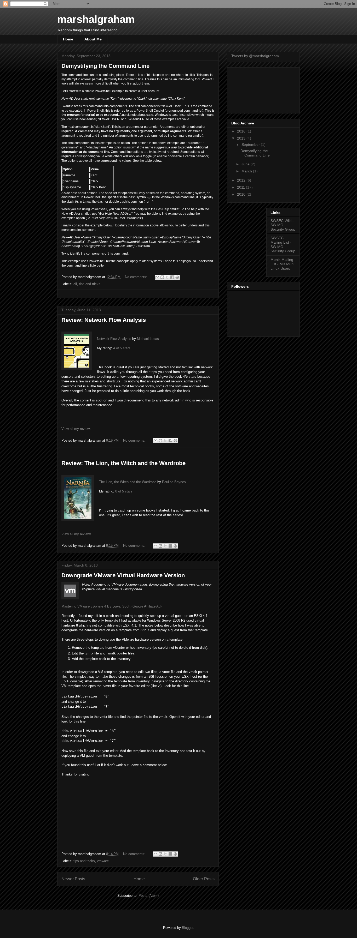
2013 (241, 138)
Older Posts (204, 879)
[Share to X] (167, 277)
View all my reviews (76, 429)
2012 (241, 180)
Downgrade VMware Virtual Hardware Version (123, 575)
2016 (241, 131)
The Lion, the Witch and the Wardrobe (127, 482)
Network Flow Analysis (114, 339)
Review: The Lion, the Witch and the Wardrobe (123, 463)
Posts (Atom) (149, 896)
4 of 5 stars (121, 348)
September (251, 144)
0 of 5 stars (124, 491)
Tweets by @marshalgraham (255, 56)
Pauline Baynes (174, 482)
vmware (103, 861)
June (246, 164)
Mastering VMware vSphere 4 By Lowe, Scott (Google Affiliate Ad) (111, 606)
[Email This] (157, 277)
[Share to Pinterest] (177, 277)
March (247, 171)
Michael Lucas (148, 339)
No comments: (136, 277)
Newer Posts (73, 879)
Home (68, 39)
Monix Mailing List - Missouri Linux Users (281, 263)
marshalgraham (96, 19)
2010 (241, 194)
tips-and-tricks (89, 284)
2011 (241, 187)
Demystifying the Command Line (105, 66)
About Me (93, 39)
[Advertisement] (254, 89)
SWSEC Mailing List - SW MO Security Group (282, 244)
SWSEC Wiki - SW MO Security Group (282, 225)
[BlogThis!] (162, 277)
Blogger (187, 928)
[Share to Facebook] (172, 277)
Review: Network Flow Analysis (103, 320)
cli (75, 284)
